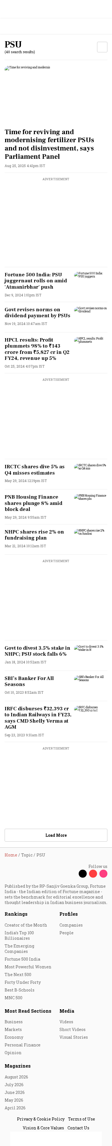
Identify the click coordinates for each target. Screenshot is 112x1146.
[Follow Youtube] (93, 874)
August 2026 (16, 1077)
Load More (56, 835)
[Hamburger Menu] (104, 26)
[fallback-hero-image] (56, 94)
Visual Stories (73, 1037)
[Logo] (18, 26)
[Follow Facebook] (72, 874)
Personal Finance (22, 1045)
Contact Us (78, 1128)
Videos (66, 1021)
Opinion (13, 1052)
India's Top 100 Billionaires (19, 935)
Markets (13, 1029)
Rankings (16, 914)
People (66, 932)
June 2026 (15, 1092)
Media (66, 1011)
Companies (71, 925)
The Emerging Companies (19, 948)
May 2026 (14, 1100)
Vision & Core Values (43, 1128)
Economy (14, 1037)
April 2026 (15, 1108)
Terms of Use (81, 1119)
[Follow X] (83, 874)
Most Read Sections (28, 1011)
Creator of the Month (26, 925)
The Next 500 (18, 974)
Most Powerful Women (28, 966)
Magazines (18, 1066)
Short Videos (72, 1029)
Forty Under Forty (23, 982)
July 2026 (14, 1084)
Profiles (68, 914)
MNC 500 (13, 997)
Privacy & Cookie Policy (41, 1119)
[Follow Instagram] (103, 874)
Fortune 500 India (22, 959)
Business (14, 1021)
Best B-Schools (19, 990)
